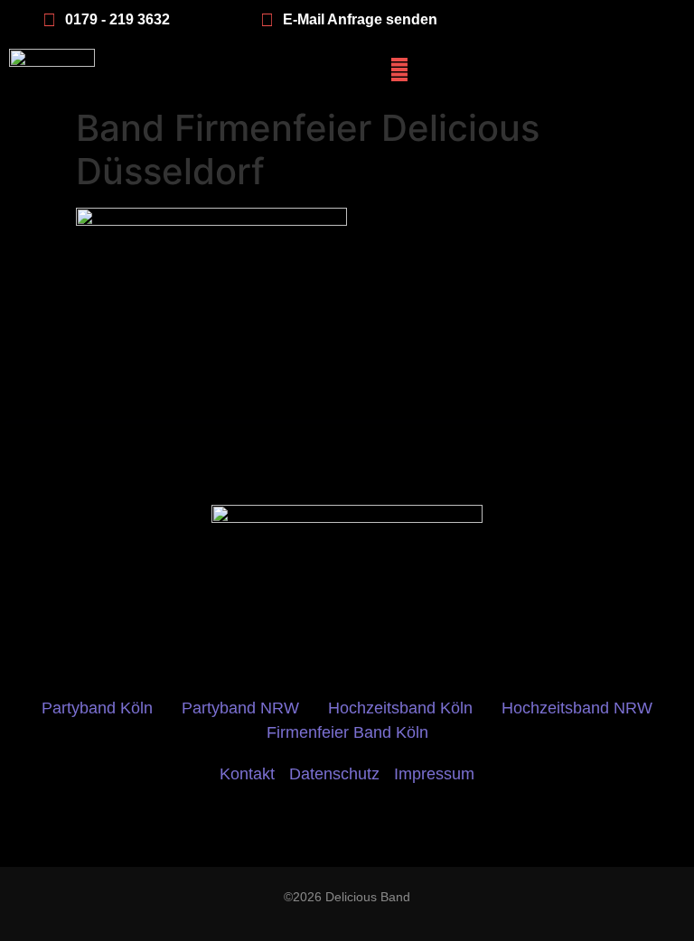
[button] (399, 69)
